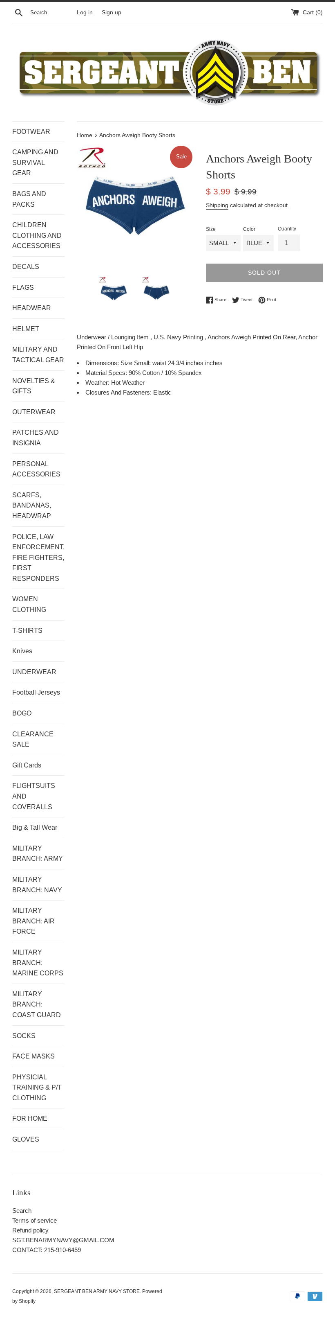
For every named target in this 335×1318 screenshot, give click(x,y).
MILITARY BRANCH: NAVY (37, 885)
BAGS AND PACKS (29, 199)
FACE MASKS (33, 1056)
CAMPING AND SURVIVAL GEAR (35, 162)
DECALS (25, 266)
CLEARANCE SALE (33, 739)
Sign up (111, 12)
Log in (85, 12)
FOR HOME (29, 1118)
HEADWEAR (31, 308)
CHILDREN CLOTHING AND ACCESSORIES (37, 235)
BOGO (21, 713)
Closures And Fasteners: (119, 392)
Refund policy (30, 1230)
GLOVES (25, 1139)
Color (249, 229)
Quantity (287, 229)
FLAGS (23, 287)
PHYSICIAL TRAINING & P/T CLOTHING (37, 1087)
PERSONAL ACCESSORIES (36, 469)
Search (21, 1210)
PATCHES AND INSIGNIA (35, 438)
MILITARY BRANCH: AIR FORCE (33, 921)
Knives (22, 651)
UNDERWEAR (34, 671)
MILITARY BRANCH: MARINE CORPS (37, 963)
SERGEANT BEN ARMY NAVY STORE (97, 1291)
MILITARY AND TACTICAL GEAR (38, 354)
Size (211, 229)
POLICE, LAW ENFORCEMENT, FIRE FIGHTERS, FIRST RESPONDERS (38, 557)
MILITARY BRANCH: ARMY (37, 853)
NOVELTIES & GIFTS (33, 386)
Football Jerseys (36, 692)
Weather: (98, 382)
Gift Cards (26, 765)
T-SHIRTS (27, 630)
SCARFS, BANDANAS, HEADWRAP (31, 505)
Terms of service (34, 1220)
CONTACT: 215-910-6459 (46, 1249)
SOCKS (24, 1035)
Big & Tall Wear (34, 827)
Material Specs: (107, 372)
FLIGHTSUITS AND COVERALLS (33, 796)
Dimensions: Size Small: (118, 362)
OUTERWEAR (34, 411)
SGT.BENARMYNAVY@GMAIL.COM (63, 1240)
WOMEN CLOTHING (29, 604)
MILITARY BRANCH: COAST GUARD (36, 1004)
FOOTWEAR (31, 131)
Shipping (217, 205)
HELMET (25, 328)
